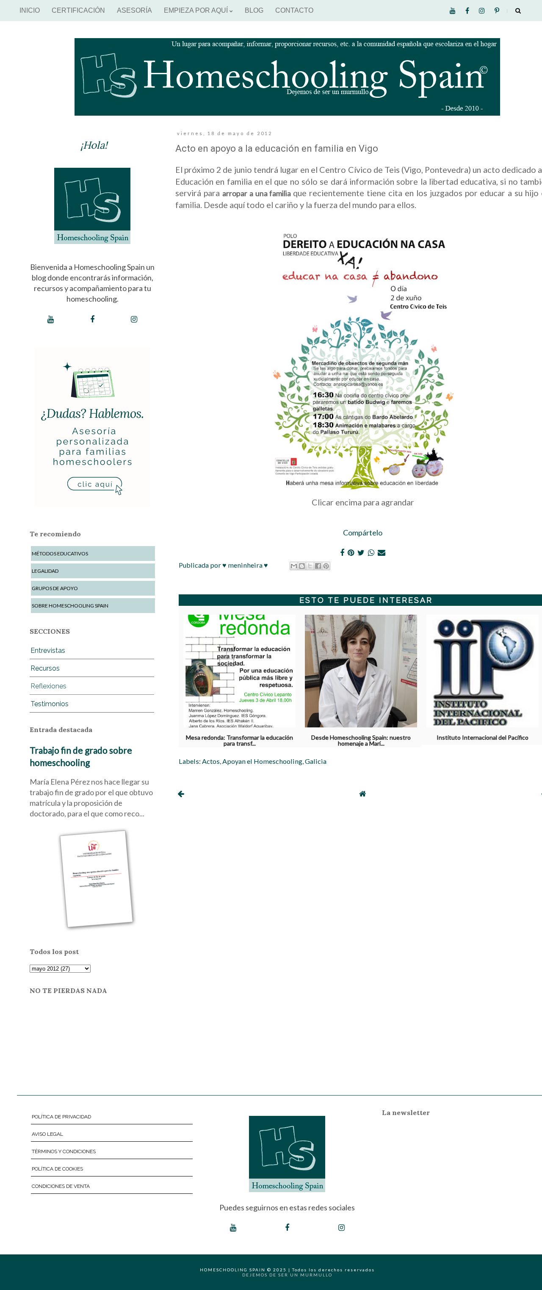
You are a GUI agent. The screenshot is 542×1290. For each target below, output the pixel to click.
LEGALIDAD (45, 571)
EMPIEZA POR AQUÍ (197, 10)
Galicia (315, 761)
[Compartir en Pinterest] (326, 566)
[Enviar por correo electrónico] (294, 566)
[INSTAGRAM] (134, 319)
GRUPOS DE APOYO (55, 588)
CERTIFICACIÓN (78, 10)
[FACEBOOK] (92, 319)
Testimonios (49, 704)
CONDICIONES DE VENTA (61, 1186)
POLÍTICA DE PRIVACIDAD (61, 1117)
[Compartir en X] (310, 566)
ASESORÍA (134, 10)
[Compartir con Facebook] (318, 566)
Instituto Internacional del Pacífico (482, 738)
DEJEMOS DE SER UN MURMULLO (287, 1274)
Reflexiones (48, 686)
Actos (211, 761)
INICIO (29, 10)
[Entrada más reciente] (180, 793)
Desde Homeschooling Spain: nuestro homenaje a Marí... (361, 739)
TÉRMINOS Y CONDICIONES (64, 1151)
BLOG (254, 10)
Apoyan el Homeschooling (262, 761)
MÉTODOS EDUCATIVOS (60, 553)
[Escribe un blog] (302, 566)
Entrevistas (47, 650)
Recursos (45, 668)
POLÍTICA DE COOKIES (57, 1169)
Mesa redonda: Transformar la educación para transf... (239, 739)
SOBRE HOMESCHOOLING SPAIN (70, 605)
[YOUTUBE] (50, 319)
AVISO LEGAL (47, 1134)
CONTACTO (294, 10)
